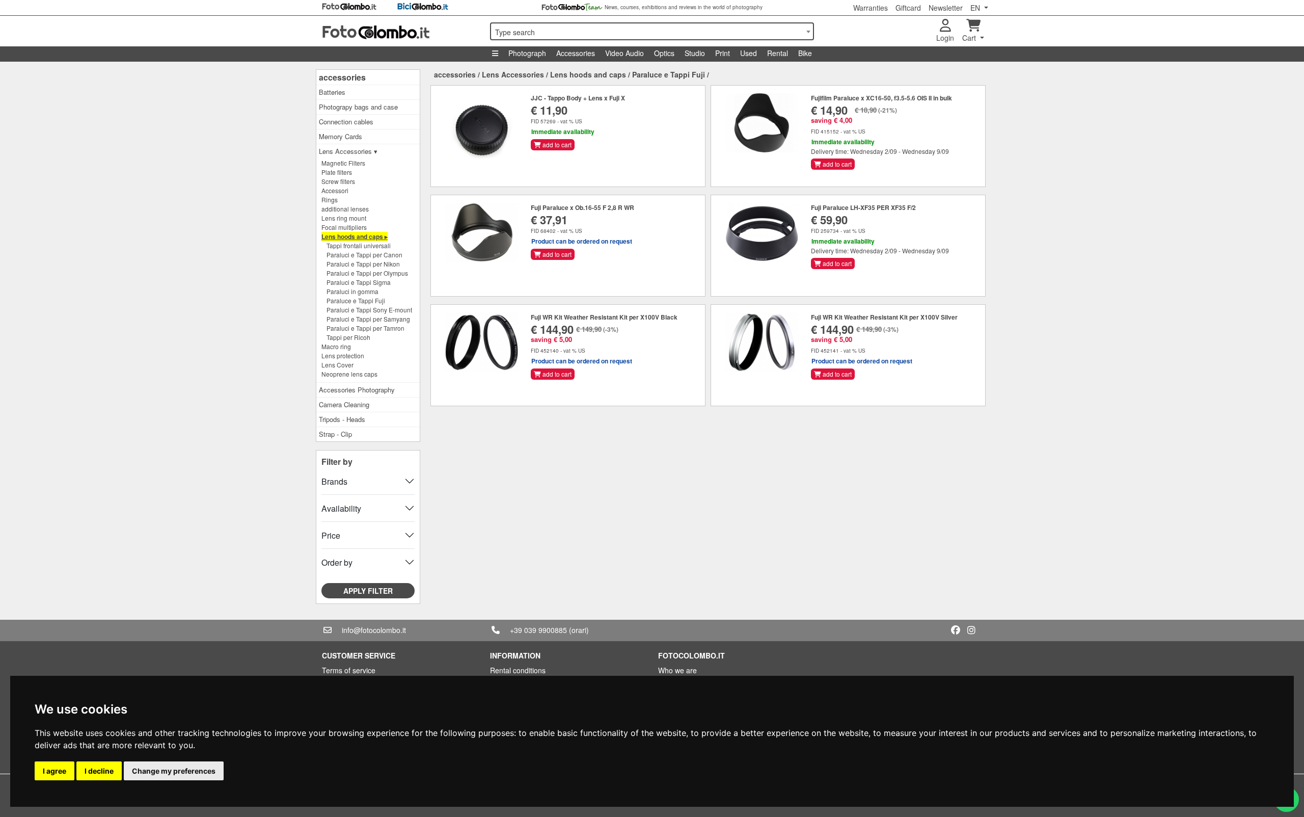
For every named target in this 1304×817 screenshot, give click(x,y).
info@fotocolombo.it (374, 630)
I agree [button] (54, 771)
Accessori (334, 190)
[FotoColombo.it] (400, 31)
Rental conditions (518, 670)
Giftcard (908, 8)
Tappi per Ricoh (348, 337)
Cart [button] (970, 38)
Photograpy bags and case (358, 107)
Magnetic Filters (343, 163)
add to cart (556, 144)
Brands (334, 481)
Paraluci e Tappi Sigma (359, 282)
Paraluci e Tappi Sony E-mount (369, 309)
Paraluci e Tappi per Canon (364, 254)
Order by (336, 562)
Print (722, 53)
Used (748, 53)
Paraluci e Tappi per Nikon (363, 263)
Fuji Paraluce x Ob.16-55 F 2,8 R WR (582, 207)
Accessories (575, 53)
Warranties (870, 8)
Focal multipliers (344, 227)
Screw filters (338, 181)
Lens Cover (337, 364)
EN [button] (976, 8)
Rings (329, 199)
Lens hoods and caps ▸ (354, 236)
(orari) (579, 630)
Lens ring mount (343, 218)
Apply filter (368, 591)
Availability (341, 508)
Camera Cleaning (344, 404)
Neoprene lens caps (349, 374)
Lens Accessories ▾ (348, 151)
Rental (777, 53)
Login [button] (945, 38)
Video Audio (624, 53)
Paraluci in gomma (352, 291)
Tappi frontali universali (359, 245)
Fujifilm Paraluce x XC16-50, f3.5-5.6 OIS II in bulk (881, 97)
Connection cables (346, 121)
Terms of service (348, 670)
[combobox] (652, 31)
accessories (342, 77)
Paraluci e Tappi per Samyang (368, 318)
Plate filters (336, 172)
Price (330, 535)
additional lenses (345, 208)
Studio (695, 53)
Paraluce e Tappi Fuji (356, 300)
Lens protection (342, 355)
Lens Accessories (513, 74)
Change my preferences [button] (173, 771)
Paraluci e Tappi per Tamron (365, 328)
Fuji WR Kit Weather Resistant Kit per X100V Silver (884, 317)
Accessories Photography (357, 389)
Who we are (677, 670)
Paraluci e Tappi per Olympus (367, 273)
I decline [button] (99, 771)
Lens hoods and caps (588, 74)
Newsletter (946, 8)
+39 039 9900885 (538, 630)
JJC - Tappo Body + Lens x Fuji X (578, 97)
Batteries (332, 92)
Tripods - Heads (342, 419)
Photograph (527, 53)
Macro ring (336, 346)
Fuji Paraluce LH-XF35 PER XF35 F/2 (863, 207)
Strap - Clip (335, 434)
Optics (664, 53)
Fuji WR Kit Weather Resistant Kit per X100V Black (604, 317)
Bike (805, 53)
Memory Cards (340, 136)
